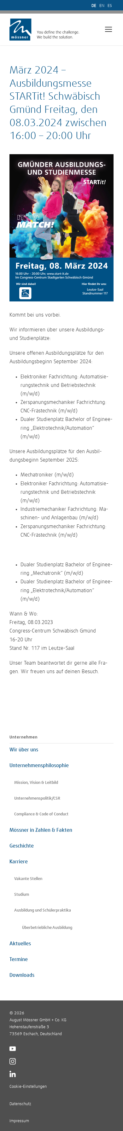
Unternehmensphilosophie (39, 765)
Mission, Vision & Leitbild (36, 783)
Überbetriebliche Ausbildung (47, 928)
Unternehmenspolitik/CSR (37, 798)
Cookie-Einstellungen (28, 1087)
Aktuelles (20, 943)
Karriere (18, 861)
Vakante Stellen (28, 879)
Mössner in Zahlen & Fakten (40, 830)
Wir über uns (23, 749)
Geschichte (21, 845)
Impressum (19, 1121)
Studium (21, 895)
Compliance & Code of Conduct (41, 814)
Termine (18, 959)
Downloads (21, 975)
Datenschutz (20, 1104)
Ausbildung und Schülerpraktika (42, 910)
